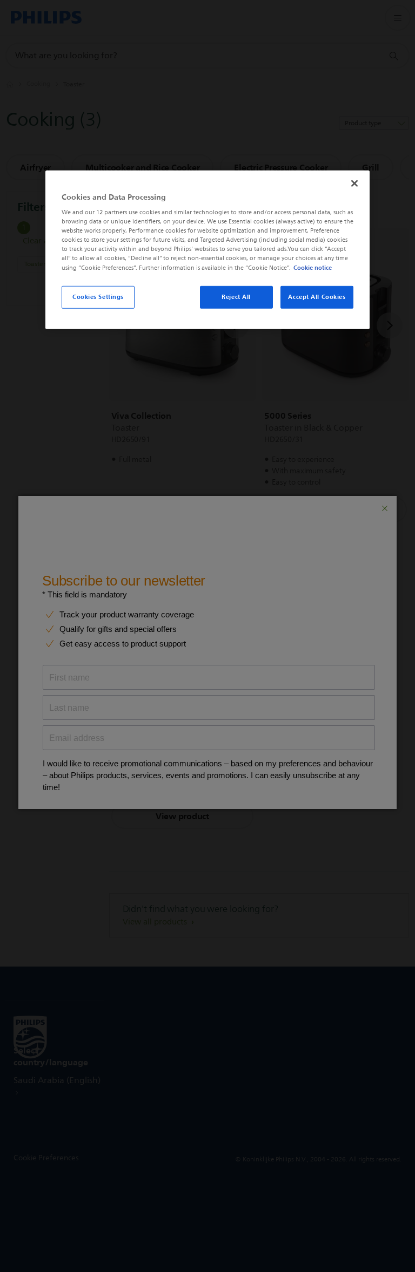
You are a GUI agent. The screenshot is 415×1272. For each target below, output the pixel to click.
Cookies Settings (98, 296)
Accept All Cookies (316, 296)
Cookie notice (312, 267)
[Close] (354, 183)
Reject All (236, 296)
